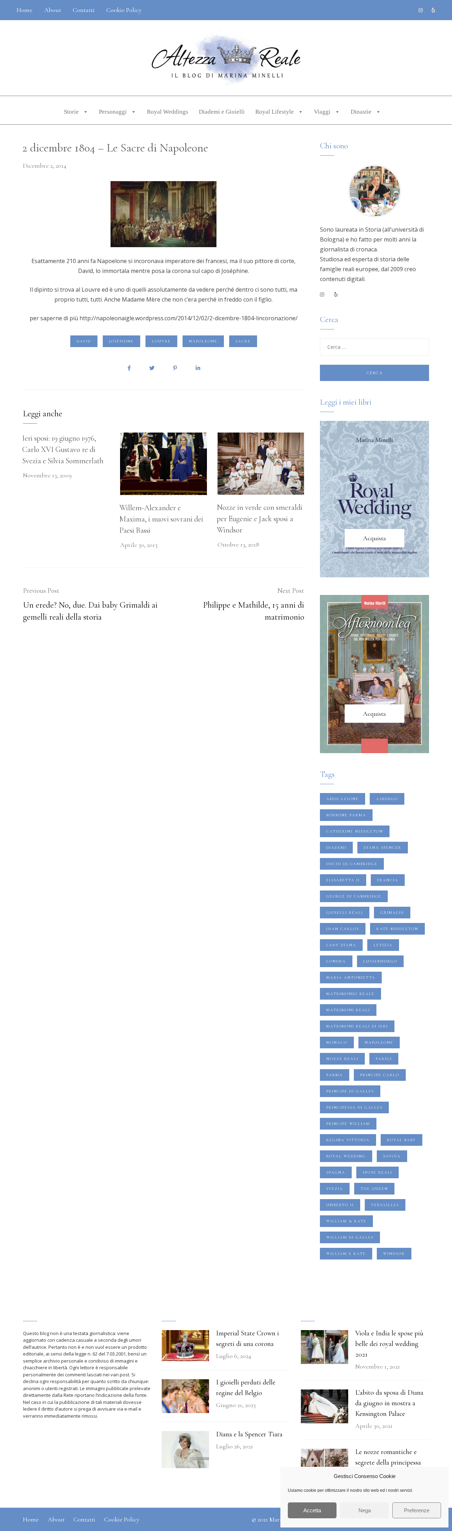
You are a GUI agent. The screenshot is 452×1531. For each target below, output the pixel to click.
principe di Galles (350, 1091)
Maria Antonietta (350, 977)
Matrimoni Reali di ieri (357, 1026)
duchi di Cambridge (351, 864)
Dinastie (362, 111)
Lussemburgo (380, 961)
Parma (334, 1075)
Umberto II (340, 1205)
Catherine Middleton (354, 831)
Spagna (335, 1172)
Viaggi (323, 111)
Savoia (392, 1156)
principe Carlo (379, 1075)
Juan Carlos (342, 929)
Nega (364, 1510)
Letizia (383, 945)
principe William (348, 1123)
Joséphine (121, 341)
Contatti (84, 10)
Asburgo (387, 799)
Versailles (385, 1205)
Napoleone (203, 341)
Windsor (394, 1253)
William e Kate (346, 1253)
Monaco (336, 1042)
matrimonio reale (350, 993)
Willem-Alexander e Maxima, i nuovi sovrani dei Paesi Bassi (161, 519)
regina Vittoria (348, 1140)
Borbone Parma (346, 815)
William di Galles (350, 1237)
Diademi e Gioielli (222, 111)
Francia (387, 880)
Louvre (161, 341)
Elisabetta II (343, 880)
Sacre (243, 341)
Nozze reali (342, 1058)
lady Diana (341, 945)
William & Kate (346, 1221)
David (84, 341)
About (52, 10)
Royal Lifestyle (275, 111)
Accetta (312, 1510)
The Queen (374, 1188)
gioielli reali (344, 912)
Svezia (334, 1188)
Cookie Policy (124, 10)
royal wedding (346, 1156)
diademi (336, 847)
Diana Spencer (383, 847)
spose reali (377, 1172)
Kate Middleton (397, 929)
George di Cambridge (353, 896)
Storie (72, 111)
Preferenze (416, 1510)
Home (24, 10)
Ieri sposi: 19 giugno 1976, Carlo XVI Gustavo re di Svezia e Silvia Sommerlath (62, 449)
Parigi (384, 1058)
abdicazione (342, 799)
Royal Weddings (167, 111)
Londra (336, 961)
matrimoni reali (348, 1010)
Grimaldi (392, 912)
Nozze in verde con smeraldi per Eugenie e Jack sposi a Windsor (259, 519)
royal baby (401, 1140)
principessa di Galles (354, 1107)
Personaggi (113, 111)
